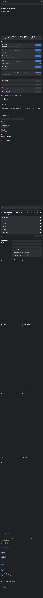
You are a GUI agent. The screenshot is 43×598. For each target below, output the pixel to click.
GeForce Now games (5, 553)
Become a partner (5, 586)
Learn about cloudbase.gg (6, 540)
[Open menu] (41, 1)
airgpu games (4, 556)
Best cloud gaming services (6, 571)
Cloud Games (5, 5)
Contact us (4, 587)
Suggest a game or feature (6, 583)
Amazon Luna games (5, 557)
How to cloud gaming (5, 569)
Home (2, 5)
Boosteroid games (5, 552)
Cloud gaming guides (5, 574)
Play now (38, 44)
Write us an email (5, 588)
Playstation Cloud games (6, 561)
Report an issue (4, 585)
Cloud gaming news (5, 573)
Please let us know (11, 95)
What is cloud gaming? (5, 570)
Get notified (38, 84)
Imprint (36, 596)
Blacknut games (4, 558)
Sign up (38, 80)
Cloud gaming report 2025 (6, 575)
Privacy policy (40, 596)
